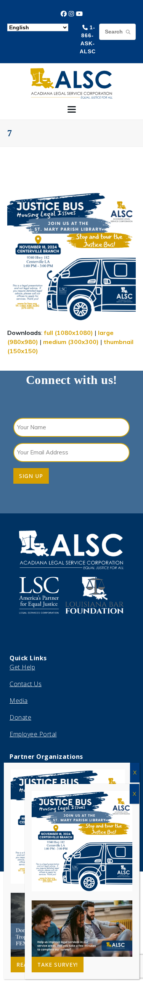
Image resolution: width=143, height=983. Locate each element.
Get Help (22, 667)
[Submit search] (128, 31)
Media (19, 700)
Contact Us (26, 684)
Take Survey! (57, 964)
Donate (20, 717)
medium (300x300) (71, 342)
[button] (71, 109)
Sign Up (31, 476)
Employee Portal (33, 734)
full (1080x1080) (68, 332)
